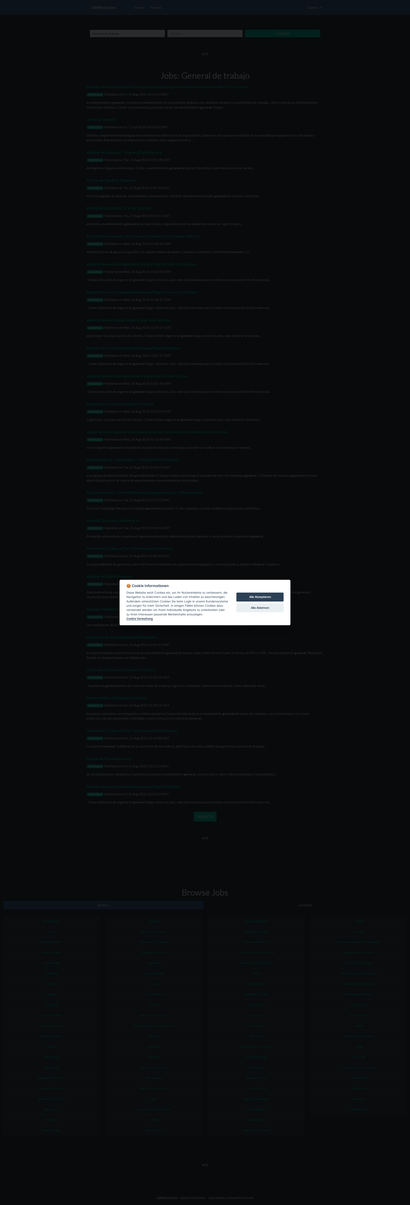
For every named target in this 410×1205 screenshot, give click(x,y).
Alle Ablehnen (260, 607)
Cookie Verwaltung (139, 618)
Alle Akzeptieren (260, 597)
